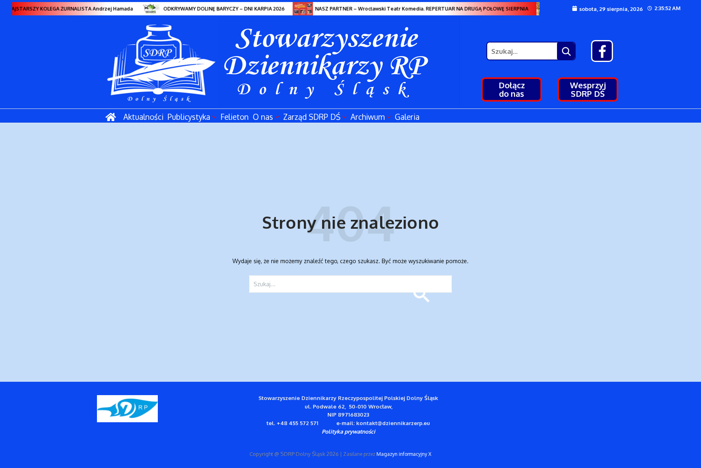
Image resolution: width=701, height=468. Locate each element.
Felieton (234, 116)
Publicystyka (189, 116)
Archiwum (367, 116)
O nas (263, 116)
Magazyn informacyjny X (403, 454)
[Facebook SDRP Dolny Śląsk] (602, 51)
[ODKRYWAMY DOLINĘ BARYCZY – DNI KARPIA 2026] (148, 8)
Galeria (407, 116)
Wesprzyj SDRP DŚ (588, 89)
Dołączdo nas (512, 89)
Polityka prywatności (348, 431)
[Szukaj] (566, 51)
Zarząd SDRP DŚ (311, 116)
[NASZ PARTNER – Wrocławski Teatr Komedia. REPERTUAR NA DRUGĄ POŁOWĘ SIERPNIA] (300, 8)
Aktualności (143, 116)
